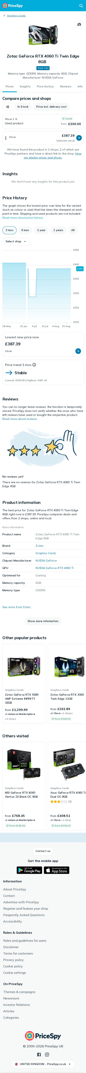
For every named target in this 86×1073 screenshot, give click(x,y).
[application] (43, 289)
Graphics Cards (16, 15)
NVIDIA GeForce (46, 560)
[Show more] (6, 138)
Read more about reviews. (19, 419)
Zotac (40, 546)
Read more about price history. (22, 217)
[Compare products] (79, 24)
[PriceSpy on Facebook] (39, 1054)
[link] (23, 683)
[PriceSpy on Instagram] (47, 1054)
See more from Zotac (16, 607)
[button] (7, 107)
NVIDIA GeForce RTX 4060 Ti (55, 568)
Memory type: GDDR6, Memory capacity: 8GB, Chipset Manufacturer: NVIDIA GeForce (43, 75)
